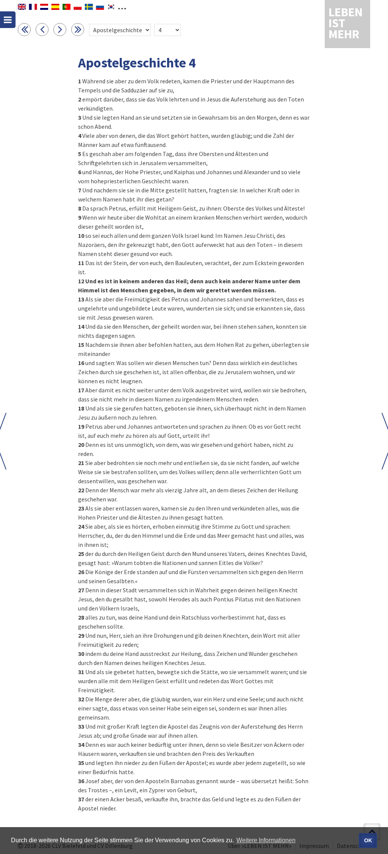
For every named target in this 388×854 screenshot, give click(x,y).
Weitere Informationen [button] (266, 840)
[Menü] (8, 19)
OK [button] (368, 840)
